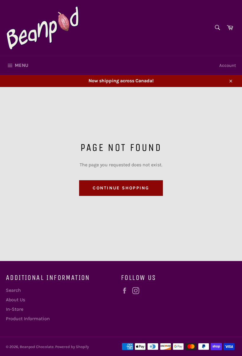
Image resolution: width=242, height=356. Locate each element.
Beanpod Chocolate (37, 346)
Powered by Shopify (72, 346)
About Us (15, 299)
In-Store (14, 309)
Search (13, 290)
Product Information (28, 318)
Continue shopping (121, 188)
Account (227, 65)
